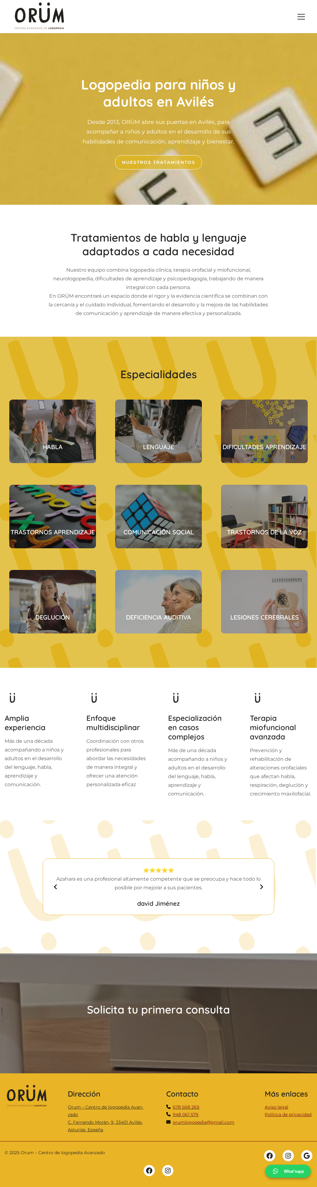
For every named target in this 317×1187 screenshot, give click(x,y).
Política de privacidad (288, 1114)
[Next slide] (261, 886)
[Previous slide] (55, 886)
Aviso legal (276, 1107)
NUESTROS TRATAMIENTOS (158, 162)
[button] (301, 17)
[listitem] (186, 1107)
